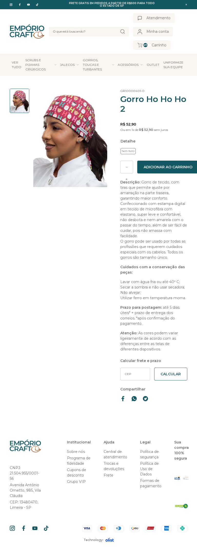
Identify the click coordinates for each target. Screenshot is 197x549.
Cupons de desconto (76, 473)
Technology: (93, 540)
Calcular (171, 374)
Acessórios (128, 65)
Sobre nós (76, 451)
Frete (108, 475)
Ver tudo (16, 64)
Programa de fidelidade (79, 461)
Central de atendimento (115, 454)
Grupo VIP (76, 481)
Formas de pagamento (150, 483)
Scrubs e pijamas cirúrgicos (35, 64)
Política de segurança (149, 454)
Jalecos (67, 65)
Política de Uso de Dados (149, 469)
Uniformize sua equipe (173, 64)
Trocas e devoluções (114, 466)
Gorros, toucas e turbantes (92, 64)
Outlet (153, 65)
